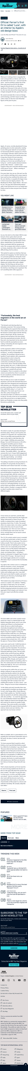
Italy (3, 1060)
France (4, 1049)
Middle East (19, 1063)
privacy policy (22, 943)
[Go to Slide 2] (13, 72)
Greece (4, 1052)
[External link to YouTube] (19, 980)
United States (19, 976)
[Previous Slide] (2, 62)
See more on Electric (7, 845)
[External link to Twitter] (14, 980)
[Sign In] (19, 5)
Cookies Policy (5, 990)
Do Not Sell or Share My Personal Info (11, 993)
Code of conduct (7, 1003)
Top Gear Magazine (8, 1008)
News (17, 838)
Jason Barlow (9, 38)
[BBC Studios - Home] (4, 972)
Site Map (5, 1011)
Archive (3, 996)
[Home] (10, 5)
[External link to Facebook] (3, 980)
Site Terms (5, 1000)
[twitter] (8, 44)
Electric (4, 18)
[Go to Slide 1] (4, 72)
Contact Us (4, 985)
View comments (13, 801)
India (3, 1057)
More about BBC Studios (9, 1038)
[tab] (4, 838)
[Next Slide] (26, 62)
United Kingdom (9, 976)
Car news (7, 11)
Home (2, 11)
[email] (14, 44)
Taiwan (18, 1060)
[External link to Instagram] (8, 980)
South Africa (20, 1054)
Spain (18, 1057)
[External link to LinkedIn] (24, 980)
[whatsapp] (11, 44)
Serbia (18, 1052)
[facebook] (5, 44)
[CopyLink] (2, 44)
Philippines (19, 1049)
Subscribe (14, 948)
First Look (12, 790)
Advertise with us (7, 1006)
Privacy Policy (4, 988)
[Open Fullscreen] (26, 67)
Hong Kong (5, 1054)
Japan (4, 1063)
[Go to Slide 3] (22, 72)
